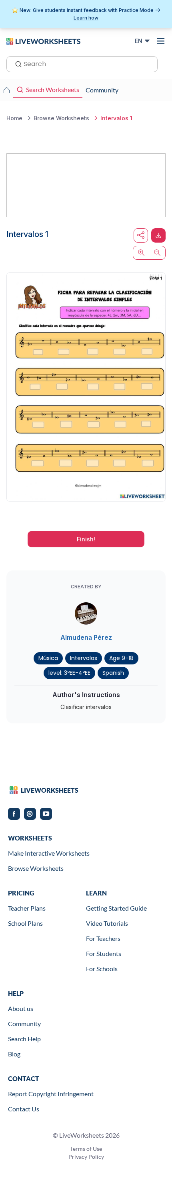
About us (20, 1008)
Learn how (86, 18)
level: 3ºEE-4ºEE (69, 673)
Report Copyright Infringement (51, 1093)
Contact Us (23, 1109)
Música (48, 658)
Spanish (113, 673)
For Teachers (103, 938)
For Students (103, 953)
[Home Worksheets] (6, 90)
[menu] (161, 41)
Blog (14, 1054)
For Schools (102, 968)
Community (24, 1023)
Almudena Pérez (86, 637)
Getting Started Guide (116, 908)
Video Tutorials (107, 923)
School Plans (25, 923)
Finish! (86, 539)
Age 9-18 (121, 658)
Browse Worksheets (36, 868)
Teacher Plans (27, 908)
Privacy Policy (86, 1156)
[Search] (16, 63)
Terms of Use (86, 1148)
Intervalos (83, 658)
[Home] (43, 41)
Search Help (24, 1038)
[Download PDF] (158, 235)
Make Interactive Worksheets (49, 853)
